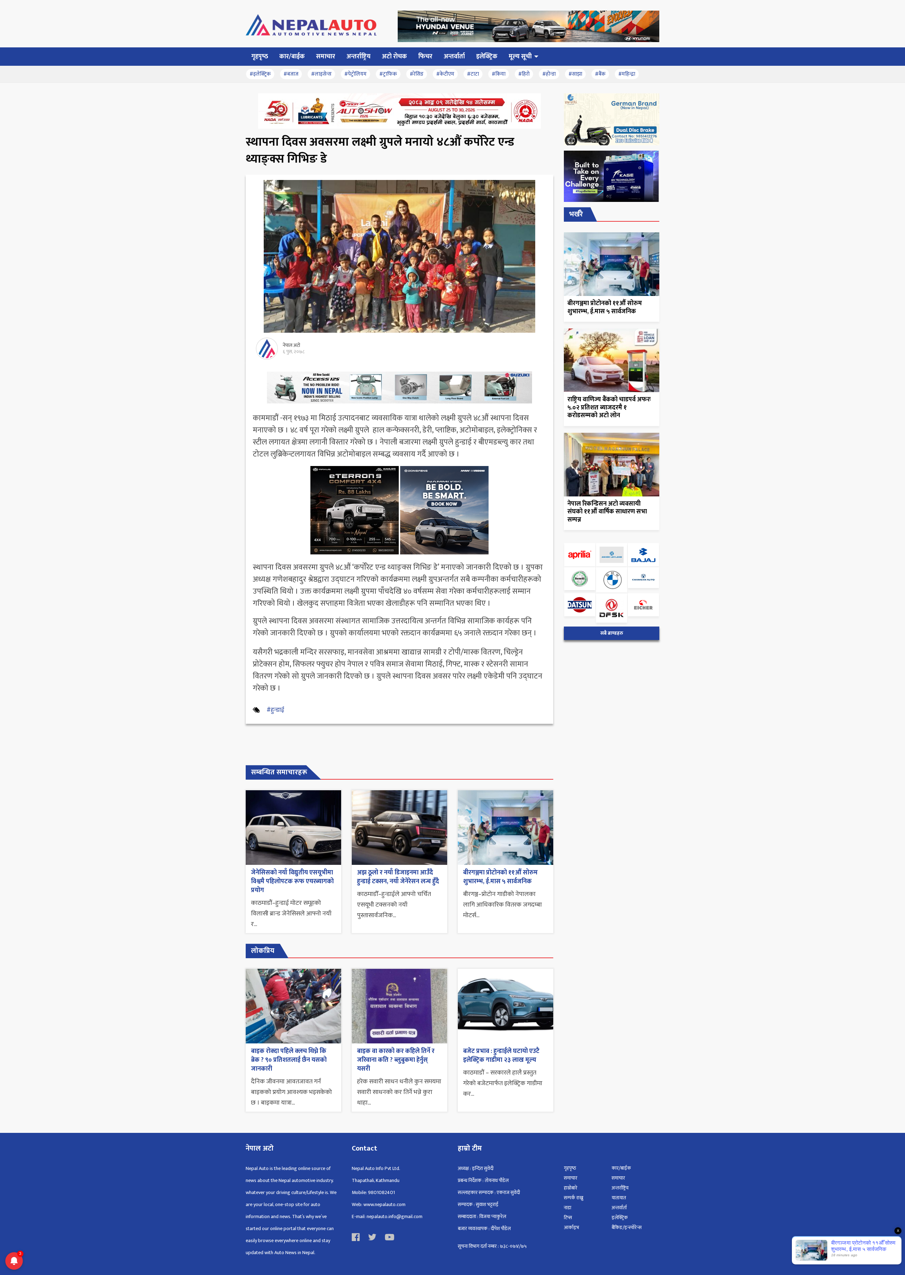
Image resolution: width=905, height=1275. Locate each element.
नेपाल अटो (291, 345)
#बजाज (291, 74)
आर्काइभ (571, 1227)
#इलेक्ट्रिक (260, 74)
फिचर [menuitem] (425, 56)
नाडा (567, 1208)
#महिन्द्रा (626, 74)
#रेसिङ (417, 74)
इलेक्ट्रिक (620, 1217)
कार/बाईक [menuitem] (292, 56)
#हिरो (524, 74)
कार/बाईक (621, 1168)
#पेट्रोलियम (355, 74)
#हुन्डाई (275, 710)
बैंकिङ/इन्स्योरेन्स (627, 1227)
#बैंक (600, 74)
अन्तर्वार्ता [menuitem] (454, 56)
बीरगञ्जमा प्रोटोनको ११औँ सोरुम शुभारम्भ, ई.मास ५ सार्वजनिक (500, 877)
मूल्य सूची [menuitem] (520, 56)
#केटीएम (445, 74)
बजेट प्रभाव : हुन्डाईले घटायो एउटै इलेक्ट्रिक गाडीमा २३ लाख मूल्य (501, 1055)
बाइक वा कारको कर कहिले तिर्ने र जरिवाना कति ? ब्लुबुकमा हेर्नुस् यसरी (395, 1060)
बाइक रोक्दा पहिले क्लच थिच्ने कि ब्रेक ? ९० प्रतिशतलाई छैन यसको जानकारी (289, 1060)
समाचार (570, 1178)
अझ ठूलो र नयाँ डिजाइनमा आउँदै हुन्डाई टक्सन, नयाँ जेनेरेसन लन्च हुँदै (398, 877)
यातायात (619, 1198)
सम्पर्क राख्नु (573, 1198)
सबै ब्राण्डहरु (611, 633)
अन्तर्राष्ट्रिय (620, 1188)
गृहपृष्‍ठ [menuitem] (259, 56)
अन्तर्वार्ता (619, 1208)
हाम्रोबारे (570, 1188)
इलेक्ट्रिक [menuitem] (486, 56)
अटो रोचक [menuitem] (394, 56)
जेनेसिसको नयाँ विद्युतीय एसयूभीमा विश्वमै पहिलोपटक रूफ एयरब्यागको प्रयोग (292, 881)
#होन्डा (549, 74)
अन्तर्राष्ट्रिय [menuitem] (358, 56)
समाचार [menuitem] (325, 56)
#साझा (575, 74)
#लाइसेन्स (321, 74)
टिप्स (568, 1217)
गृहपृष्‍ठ (570, 1168)
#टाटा (473, 74)
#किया (499, 74)
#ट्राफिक (388, 74)
